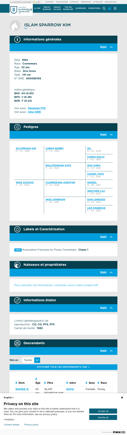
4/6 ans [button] (57, 8)
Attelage (98, 2)
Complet (74, 2)
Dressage (86, 2)
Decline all (103, 417)
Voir (103, 47)
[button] (104, 8)
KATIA (70, 389)
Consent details (11, 424)
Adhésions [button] (80, 8)
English (8, 397)
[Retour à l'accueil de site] (21, 10)
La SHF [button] (37, 8)
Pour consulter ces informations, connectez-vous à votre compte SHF (56, 285)
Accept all (103, 411)
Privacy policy (31, 424)
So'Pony (50, 2)
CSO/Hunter (62, 2)
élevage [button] (47, 8)
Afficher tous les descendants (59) (62, 367)
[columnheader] (24, 381)
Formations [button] (94, 8)
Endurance (110, 2)
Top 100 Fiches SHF (68, 8)
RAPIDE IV (22, 389)
